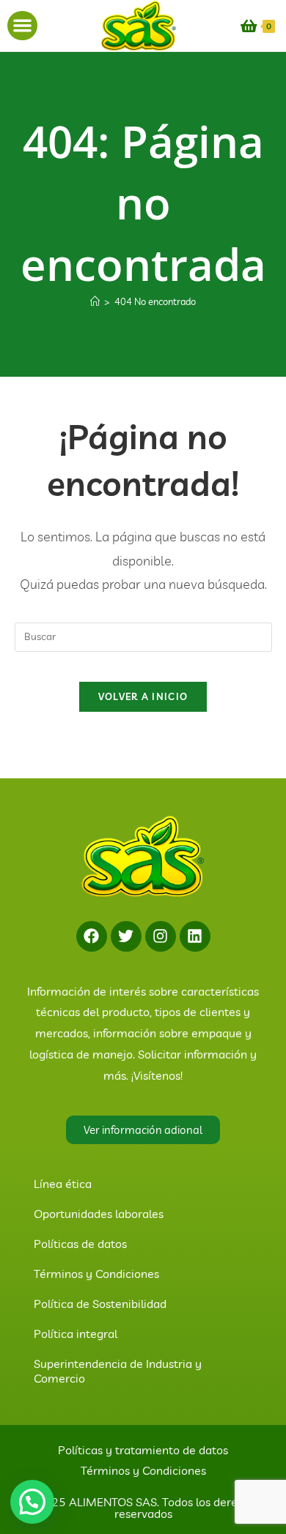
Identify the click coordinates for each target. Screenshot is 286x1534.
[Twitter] (126, 936)
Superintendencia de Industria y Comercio (118, 1371)
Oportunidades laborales (99, 1213)
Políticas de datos (80, 1243)
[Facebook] (91, 936)
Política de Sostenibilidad (100, 1303)
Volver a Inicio (143, 696)
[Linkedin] (195, 936)
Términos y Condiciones (96, 1273)
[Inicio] (95, 301)
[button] (22, 26)
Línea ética (63, 1183)
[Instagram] (160, 936)
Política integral (75, 1333)
